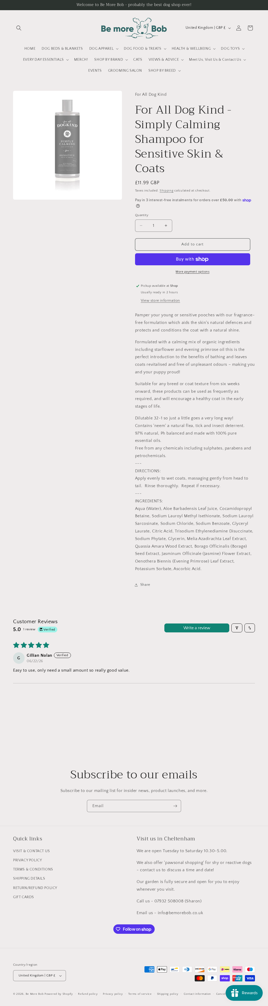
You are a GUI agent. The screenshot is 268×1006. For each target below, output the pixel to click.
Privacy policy (113, 994)
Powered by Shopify (58, 994)
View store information (160, 301)
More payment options (192, 271)
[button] (19, 28)
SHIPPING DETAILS (29, 878)
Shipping (167, 190)
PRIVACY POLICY (27, 860)
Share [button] (145, 585)
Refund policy (88, 994)
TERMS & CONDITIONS (33, 869)
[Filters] (236, 627)
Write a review (196, 628)
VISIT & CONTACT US (31, 851)
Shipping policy (168, 994)
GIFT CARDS (23, 897)
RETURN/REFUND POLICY (35, 888)
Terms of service (140, 994)
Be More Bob (35, 994)
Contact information (197, 994)
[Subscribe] (175, 806)
